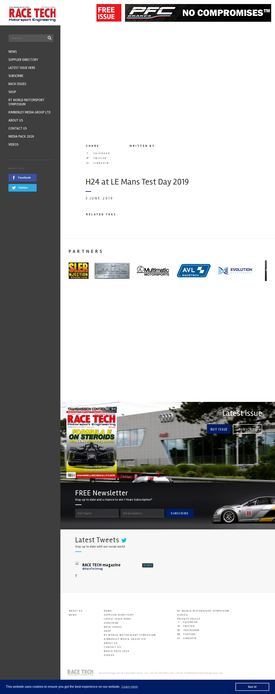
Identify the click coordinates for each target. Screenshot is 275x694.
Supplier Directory (119, 614)
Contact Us (112, 647)
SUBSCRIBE (179, 513)
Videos (109, 655)
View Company (77, 379)
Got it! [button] (252, 686)
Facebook (101, 153)
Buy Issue (219, 429)
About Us (76, 610)
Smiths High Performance (186, 348)
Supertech (129, 345)
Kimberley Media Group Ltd (125, 639)
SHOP (107, 631)
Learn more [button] (130, 686)
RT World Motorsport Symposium (130, 635)
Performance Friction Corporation (240, 351)
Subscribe (248, 429)
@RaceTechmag (92, 569)
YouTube (189, 634)
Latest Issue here (117, 618)
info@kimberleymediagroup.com (203, 673)
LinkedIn (100, 163)
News (73, 614)
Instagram (191, 630)
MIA (69, 345)
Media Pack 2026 (116, 651)
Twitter (99, 158)
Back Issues (113, 627)
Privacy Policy (189, 618)
